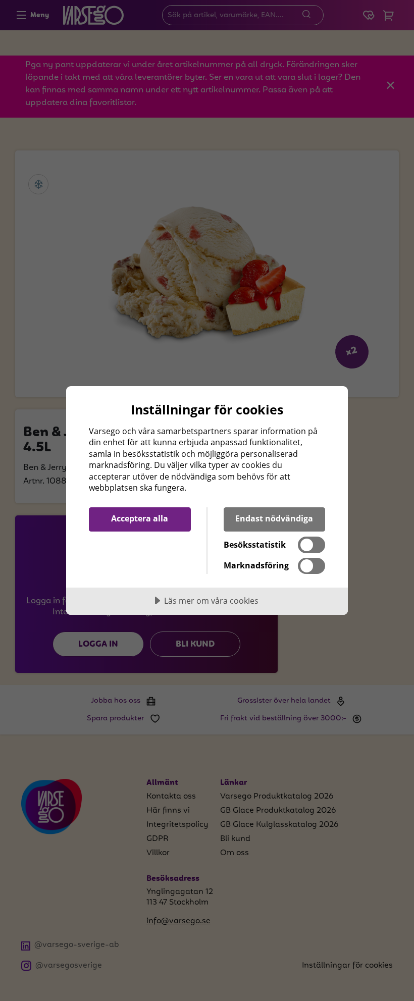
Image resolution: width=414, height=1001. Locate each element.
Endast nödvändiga (274, 518)
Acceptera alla (139, 518)
